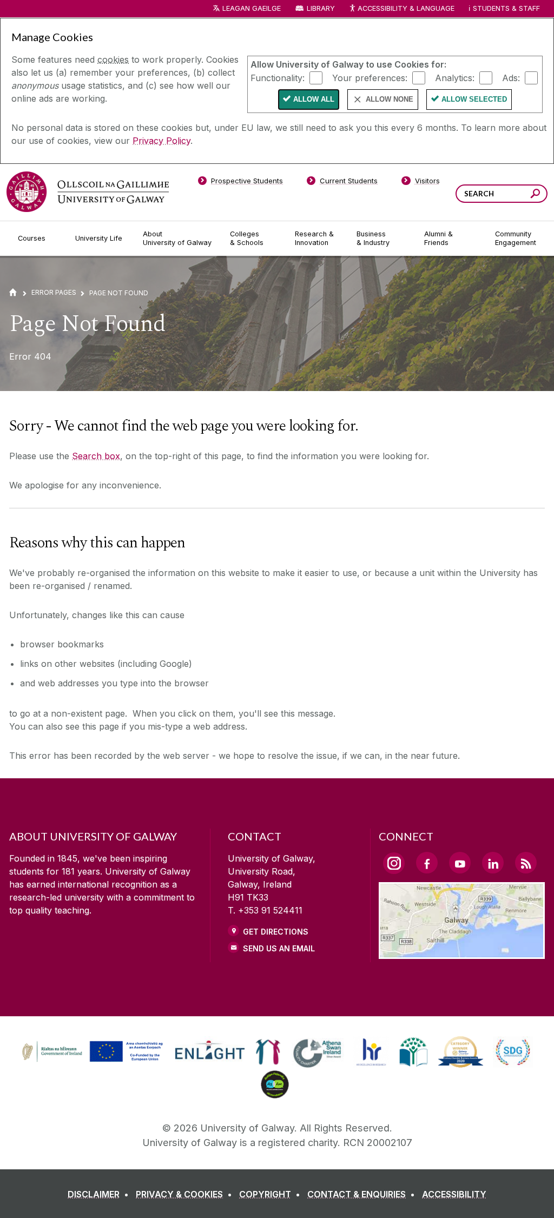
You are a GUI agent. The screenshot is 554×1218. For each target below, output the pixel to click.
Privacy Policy (161, 140)
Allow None (389, 99)
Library (321, 8)
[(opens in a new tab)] (93, 1061)
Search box (96, 456)
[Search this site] (535, 195)
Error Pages (53, 292)
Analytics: (454, 77)
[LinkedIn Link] (493, 862)
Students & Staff (506, 8)
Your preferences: (369, 77)
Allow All (313, 99)
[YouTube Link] (460, 862)
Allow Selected (474, 99)
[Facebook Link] (427, 862)
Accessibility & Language (406, 8)
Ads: (511, 77)
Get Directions (275, 931)
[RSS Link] (526, 862)
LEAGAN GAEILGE (251, 8)
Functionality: (277, 77)
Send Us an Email (279, 948)
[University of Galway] (87, 191)
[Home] (13, 292)
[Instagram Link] (394, 863)
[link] (91, 1052)
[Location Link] (462, 952)
